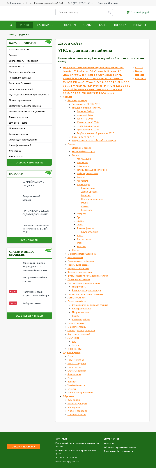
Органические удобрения (22, 72)
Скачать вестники (76, 370)
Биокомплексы (16, 66)
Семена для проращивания (23, 139)
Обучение (70, 25)
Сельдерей (86, 209)
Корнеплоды (83, 184)
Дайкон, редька (89, 191)
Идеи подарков (17, 128)
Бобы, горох (83, 166)
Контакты (139, 25)
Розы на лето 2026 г (83, 136)
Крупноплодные (89, 231)
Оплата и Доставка (108, 3)
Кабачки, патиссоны (87, 173)
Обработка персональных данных (120, 447)
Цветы (75, 250)
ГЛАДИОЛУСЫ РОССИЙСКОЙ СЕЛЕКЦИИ (94, 140)
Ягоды (80, 242)
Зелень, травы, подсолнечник (92, 169)
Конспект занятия (76, 414)
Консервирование (81, 308)
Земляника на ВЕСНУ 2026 (86, 103)
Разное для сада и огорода (86, 290)
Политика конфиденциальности (118, 451)
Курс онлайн (73, 399)
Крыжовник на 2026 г (88, 129)
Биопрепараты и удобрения (23, 60)
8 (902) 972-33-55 (80, 3)
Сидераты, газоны (18, 133)
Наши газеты (74, 366)
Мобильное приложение (80, 392)
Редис (84, 202)
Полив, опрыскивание (20, 100)
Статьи (87, 25)
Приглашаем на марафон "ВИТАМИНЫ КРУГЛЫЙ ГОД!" (36, 228)
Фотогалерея (74, 374)
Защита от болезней (20, 83)
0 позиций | (139, 12)
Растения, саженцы (19, 49)
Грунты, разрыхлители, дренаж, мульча (29, 94)
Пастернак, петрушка (92, 198)
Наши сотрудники (76, 363)
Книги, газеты (16, 156)
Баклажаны (82, 162)
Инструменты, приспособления (25, 105)
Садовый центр (47, 25)
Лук (78, 217)
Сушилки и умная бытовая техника (90, 304)
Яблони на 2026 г (86, 118)
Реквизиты (109, 443)
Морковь (85, 195)
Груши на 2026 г (85, 114)
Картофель (82, 180)
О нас (70, 356)
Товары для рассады (20, 77)
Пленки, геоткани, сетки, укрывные (27, 111)
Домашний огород (82, 147)
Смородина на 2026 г (88, 125)
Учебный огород (76, 385)
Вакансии (72, 381)
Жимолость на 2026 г (88, 122)
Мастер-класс (74, 407)
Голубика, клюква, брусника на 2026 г (96, 133)
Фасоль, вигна (84, 239)
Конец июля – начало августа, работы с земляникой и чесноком (35, 266)
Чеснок (75, 345)
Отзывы (71, 388)
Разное (76, 315)
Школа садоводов (77, 403)
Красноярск (15, 3)
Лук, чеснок (15, 150)
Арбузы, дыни (84, 158)
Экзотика (81, 246)
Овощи (75, 155)
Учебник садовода (77, 410)
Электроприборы (81, 319)
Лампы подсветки (18, 117)
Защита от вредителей (21, 88)
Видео (103, 25)
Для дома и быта (18, 122)
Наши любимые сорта (83, 151)
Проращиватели (80, 312)
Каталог (25, 25)
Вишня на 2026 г (85, 111)
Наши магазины (75, 359)
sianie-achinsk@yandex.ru (67, 461)
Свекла (85, 206)
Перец (80, 224)
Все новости (29, 240)
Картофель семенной (20, 145)
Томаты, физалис (85, 228)
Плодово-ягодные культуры (86, 107)
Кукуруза (81, 213)
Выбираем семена (32, 303)
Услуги (70, 377)
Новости (120, 25)
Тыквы (80, 235)
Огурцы (80, 220)
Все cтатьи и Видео (29, 315)
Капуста (81, 177)
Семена (13, 55)
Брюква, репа (88, 187)
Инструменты (79, 286)
